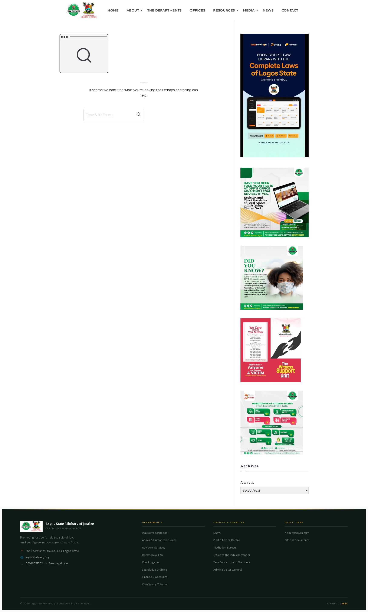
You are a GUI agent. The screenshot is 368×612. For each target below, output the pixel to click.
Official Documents (297, 540)
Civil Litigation (151, 562)
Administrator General (227, 570)
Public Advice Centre (226, 540)
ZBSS (345, 603)
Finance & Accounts (154, 577)
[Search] (139, 115)
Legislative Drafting (154, 570)
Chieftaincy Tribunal (154, 584)
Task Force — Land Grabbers (231, 562)
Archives (247, 483)
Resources (224, 10)
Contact (290, 10)
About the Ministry (297, 533)
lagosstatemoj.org (37, 557)
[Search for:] (113, 115)
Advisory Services (153, 547)
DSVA (216, 533)
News (268, 10)
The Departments (164, 10)
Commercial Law (152, 555)
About (133, 10)
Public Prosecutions (154, 533)
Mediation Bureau (224, 547)
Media (249, 10)
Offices (197, 10)
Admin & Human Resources (159, 540)
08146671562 (34, 563)
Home (113, 10)
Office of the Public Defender (231, 555)
